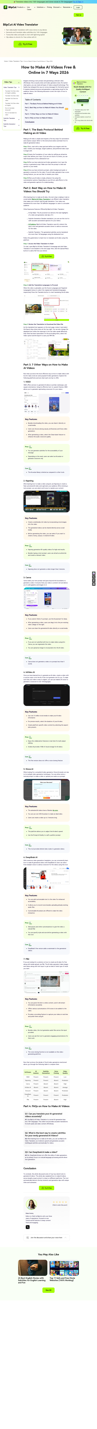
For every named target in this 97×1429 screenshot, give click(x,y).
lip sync (55, 810)
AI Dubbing (32, 224)
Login (78, 7)
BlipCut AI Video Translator (41, 199)
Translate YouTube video (12, 95)
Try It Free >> (78, 2)
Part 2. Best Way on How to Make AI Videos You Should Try (44, 109)
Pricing (49, 7)
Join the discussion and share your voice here (46, 1238)
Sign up (78, 15)
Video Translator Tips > (16, 61)
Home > (6, 61)
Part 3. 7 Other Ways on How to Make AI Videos (41, 114)
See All (48, 1290)
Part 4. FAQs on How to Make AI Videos (38, 118)
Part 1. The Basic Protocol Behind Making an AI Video (43, 104)
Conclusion (29, 122)
